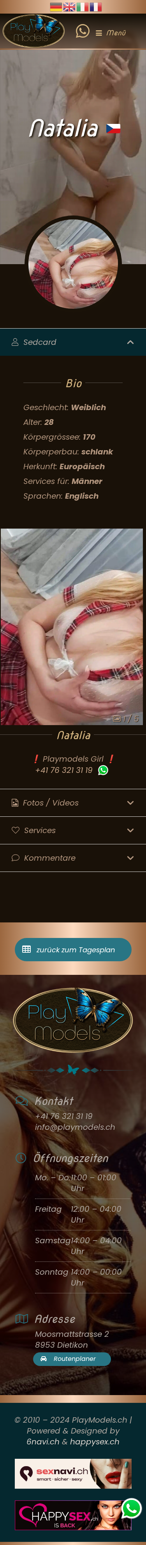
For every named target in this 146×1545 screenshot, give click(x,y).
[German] (56, 6)
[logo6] (33, 31)
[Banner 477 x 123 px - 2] (73, 1474)
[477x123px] (73, 1515)
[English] (69, 6)
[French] (96, 6)
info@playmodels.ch (75, 1127)
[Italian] (83, 6)
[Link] (83, 25)
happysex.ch (95, 1441)
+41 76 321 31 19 (64, 770)
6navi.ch (43, 1441)
